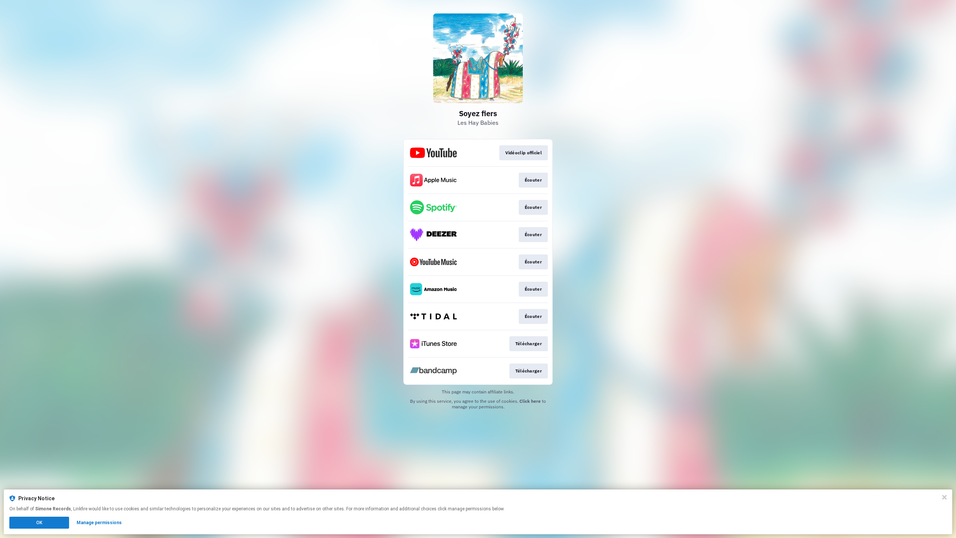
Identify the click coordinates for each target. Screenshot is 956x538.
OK (39, 522)
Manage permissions (99, 522)
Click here (530, 401)
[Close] (944, 497)
